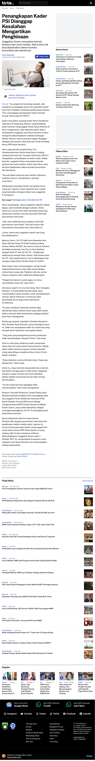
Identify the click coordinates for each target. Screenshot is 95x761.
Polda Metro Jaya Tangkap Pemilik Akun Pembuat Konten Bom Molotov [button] (30, 549)
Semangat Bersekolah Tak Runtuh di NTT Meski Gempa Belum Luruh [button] (67, 95)
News (12, 8)
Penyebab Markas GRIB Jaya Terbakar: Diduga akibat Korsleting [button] (27, 573)
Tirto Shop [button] (54, 742)
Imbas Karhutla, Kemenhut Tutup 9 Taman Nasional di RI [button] (67, 70)
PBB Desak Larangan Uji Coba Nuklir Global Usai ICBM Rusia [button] (45, 689)
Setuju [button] (89, 756)
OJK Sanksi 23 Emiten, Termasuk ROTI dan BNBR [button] (22, 621)
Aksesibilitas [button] (55, 724)
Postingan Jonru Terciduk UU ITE (27, 200)
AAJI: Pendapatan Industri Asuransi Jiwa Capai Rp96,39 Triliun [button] (27, 489)
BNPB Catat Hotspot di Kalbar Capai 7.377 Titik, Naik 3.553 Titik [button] (28, 525)
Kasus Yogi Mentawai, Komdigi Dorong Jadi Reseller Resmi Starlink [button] (27, 689)
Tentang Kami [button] (31, 724)
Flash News (20, 8)
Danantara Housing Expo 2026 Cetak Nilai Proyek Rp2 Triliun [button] (27, 597)
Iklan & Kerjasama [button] (33, 739)
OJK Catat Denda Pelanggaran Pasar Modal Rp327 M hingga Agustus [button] (30, 585)
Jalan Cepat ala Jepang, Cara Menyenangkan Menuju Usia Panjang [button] (65, 689)
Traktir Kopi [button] (43, 57)
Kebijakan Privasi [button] (56, 727)
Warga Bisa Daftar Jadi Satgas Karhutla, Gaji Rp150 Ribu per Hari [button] (28, 513)
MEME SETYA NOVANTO (32, 454)
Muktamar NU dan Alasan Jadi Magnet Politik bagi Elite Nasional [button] (66, 209)
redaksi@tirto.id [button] (78, 737)
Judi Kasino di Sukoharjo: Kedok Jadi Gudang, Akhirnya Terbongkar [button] (69, 59)
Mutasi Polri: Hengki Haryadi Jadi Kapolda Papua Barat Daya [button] (85, 688)
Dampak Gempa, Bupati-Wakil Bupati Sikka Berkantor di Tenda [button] (27, 653)
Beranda (5, 8)
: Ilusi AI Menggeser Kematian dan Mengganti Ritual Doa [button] (68, 173)
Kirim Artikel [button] (55, 733)
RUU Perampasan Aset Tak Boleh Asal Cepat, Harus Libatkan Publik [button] (66, 161)
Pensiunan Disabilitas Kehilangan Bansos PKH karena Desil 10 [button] (8, 689)
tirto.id (5, 104)
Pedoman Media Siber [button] (34, 733)
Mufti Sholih (22, 456)
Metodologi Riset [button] (32, 736)
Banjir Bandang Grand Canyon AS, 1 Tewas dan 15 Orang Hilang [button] (27, 633)
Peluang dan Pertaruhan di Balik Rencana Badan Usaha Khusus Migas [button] (67, 185)
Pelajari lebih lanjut (14, 757)
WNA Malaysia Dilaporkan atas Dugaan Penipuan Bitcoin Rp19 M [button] (28, 501)
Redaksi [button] (29, 730)
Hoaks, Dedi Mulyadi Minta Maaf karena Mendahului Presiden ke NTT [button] (69, 83)
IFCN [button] (52, 739)
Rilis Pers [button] (29, 742)
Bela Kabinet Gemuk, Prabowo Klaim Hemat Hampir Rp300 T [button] (26, 643)
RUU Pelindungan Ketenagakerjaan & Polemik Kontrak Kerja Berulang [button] (67, 197)
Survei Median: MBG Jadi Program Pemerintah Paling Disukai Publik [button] (29, 561)
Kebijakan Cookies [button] (57, 730)
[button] (7, 3)
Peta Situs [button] (54, 736)
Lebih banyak (87, 481)
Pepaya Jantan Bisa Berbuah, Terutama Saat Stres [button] (67, 106)
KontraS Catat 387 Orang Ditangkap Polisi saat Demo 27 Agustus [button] (28, 537)
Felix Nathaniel (8, 55)
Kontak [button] (29, 727)
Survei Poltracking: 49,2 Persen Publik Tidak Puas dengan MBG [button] (27, 609)
